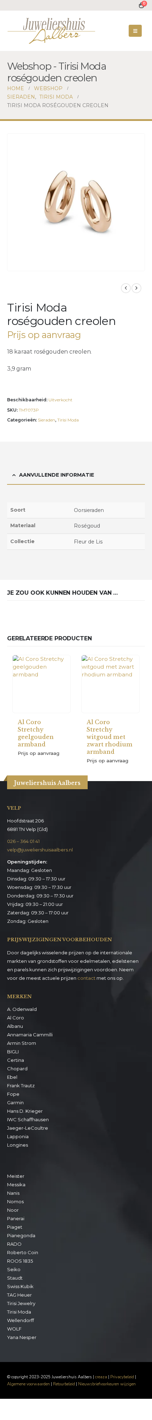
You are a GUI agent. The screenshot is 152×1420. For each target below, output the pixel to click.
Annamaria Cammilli (30, 1034)
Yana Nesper (21, 1337)
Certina (15, 1060)
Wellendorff (20, 1320)
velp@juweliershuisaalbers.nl (40, 849)
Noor (13, 1210)
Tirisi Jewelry (21, 1303)
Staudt (15, 1278)
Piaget (14, 1227)
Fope (13, 1094)
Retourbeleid (64, 1384)
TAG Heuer (19, 1295)
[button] (135, 31)
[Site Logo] (51, 31)
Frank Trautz (21, 1085)
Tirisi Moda (68, 420)
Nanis (13, 1193)
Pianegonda (21, 1235)
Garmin (15, 1102)
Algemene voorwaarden (28, 1384)
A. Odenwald (22, 1009)
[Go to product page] (41, 684)
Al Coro (15, 1017)
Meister (15, 1176)
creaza (101, 1377)
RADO (14, 1244)
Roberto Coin (22, 1252)
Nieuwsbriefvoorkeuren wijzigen (107, 1384)
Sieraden (46, 420)
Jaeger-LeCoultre (27, 1128)
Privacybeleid (122, 1377)
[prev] (126, 288)
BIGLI (13, 1051)
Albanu (15, 1026)
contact (86, 978)
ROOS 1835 (20, 1261)
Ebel (12, 1077)
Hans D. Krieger (25, 1111)
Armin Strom (21, 1043)
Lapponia (18, 1136)
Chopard (17, 1068)
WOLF (14, 1329)
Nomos (15, 1201)
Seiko (14, 1269)
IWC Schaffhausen (28, 1119)
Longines (17, 1145)
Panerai (15, 1218)
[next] (136, 288)
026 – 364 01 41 (23, 841)
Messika (16, 1184)
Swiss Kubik (20, 1286)
